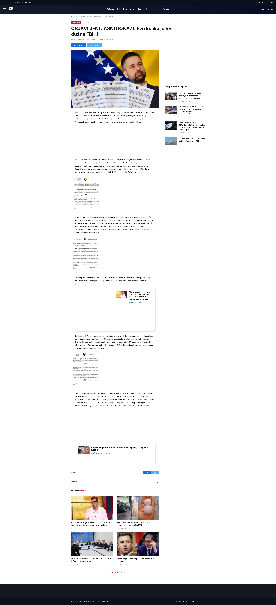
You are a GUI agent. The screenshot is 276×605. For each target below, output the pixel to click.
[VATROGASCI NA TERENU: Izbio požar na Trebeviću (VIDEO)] (171, 141)
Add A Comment (115, 573)
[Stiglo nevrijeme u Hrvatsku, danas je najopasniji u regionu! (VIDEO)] (138, 508)
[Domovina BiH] (11, 9)
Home (73, 16)
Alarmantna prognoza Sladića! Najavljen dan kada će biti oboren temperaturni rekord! (90, 524)
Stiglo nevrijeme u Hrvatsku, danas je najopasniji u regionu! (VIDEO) (133, 524)
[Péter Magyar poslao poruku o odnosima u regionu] (138, 544)
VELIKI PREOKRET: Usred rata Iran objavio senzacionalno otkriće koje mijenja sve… (190, 95)
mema (74, 40)
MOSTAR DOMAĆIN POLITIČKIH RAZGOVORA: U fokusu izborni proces (91, 560)
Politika (156, 9)
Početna (110, 9)
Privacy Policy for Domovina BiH (21, 2)
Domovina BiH (103, 601)
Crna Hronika (128, 9)
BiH (118, 9)
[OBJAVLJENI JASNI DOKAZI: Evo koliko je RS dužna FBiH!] (115, 79)
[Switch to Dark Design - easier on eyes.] (269, 2)
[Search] (272, 2)
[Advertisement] (93, 141)
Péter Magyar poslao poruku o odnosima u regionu (136, 560)
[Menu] (4, 9)
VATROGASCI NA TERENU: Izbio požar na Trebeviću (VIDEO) (192, 140)
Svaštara (76, 22)
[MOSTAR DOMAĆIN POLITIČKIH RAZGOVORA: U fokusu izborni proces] (92, 544)
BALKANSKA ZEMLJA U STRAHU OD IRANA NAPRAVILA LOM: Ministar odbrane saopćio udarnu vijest (192, 126)
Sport (140, 9)
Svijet (148, 9)
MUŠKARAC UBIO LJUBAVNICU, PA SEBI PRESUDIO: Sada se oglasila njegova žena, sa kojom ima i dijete (191, 110)
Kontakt (5, 2)
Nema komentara (97, 40)
